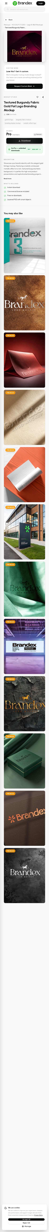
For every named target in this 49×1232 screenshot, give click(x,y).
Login (41, 3)
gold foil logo (9, 120)
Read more (7, 178)
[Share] (43, 97)
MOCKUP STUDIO (18, 25)
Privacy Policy (38, 1215)
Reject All (26, 1223)
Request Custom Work (23, 86)
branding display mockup (12, 123)
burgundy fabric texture (23, 120)
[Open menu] (6, 3)
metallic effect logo (30, 123)
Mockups (7, 25)
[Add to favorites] (37, 97)
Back (10, 20)
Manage (27, 1226)
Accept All (26, 1219)
